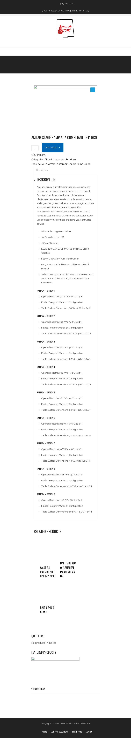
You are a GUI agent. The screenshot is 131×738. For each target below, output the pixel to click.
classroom (62, 164)
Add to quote (52, 147)
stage (87, 164)
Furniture (77, 731)
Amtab (51, 164)
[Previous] (68, 64)
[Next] (74, 64)
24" (39, 164)
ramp (80, 164)
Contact (90, 731)
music (73, 164)
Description (42, 170)
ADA (44, 164)
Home (44, 731)
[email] (98, 51)
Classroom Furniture (64, 159)
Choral (48, 159)
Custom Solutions (59, 731)
